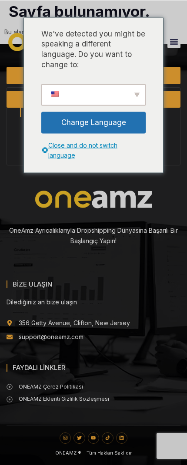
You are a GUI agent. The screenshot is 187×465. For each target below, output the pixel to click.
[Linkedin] (121, 438)
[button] (173, 41)
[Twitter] (79, 438)
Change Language (93, 122)
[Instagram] (65, 438)
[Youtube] (93, 438)
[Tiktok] (107, 438)
